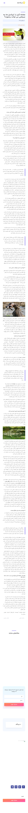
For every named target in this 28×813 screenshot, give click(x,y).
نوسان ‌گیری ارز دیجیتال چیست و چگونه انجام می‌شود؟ (14, 675)
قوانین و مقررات (21, 767)
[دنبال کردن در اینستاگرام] (16, 786)
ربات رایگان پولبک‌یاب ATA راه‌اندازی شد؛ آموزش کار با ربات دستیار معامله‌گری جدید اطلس (14, 657)
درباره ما (23, 764)
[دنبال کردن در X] (19, 786)
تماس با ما (22, 762)
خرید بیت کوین (21, 747)
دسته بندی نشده (21, 25)
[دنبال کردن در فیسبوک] (23, 786)
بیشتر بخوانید (19, 660)
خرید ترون (23, 751)
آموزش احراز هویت (20, 760)
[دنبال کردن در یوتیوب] (12, 786)
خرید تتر (23, 749)
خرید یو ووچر (22, 754)
